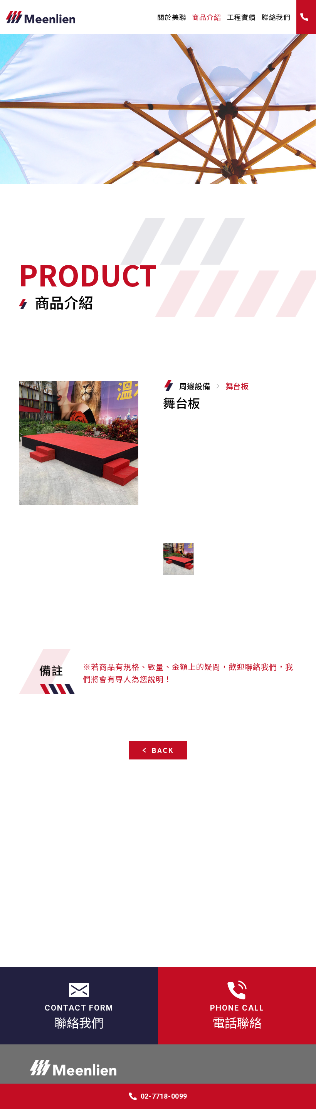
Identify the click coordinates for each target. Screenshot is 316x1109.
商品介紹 (206, 17)
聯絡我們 (276, 17)
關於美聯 (171, 17)
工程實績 (241, 17)
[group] (78, 443)
